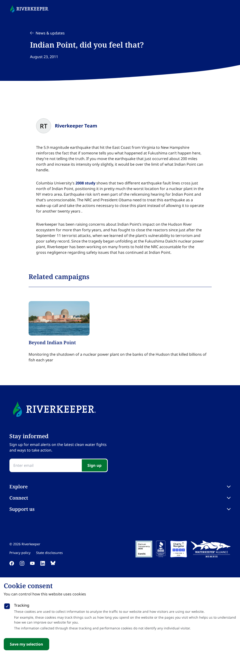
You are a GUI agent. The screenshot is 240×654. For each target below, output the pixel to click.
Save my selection (26, 644)
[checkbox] (7, 605)
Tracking (21, 605)
